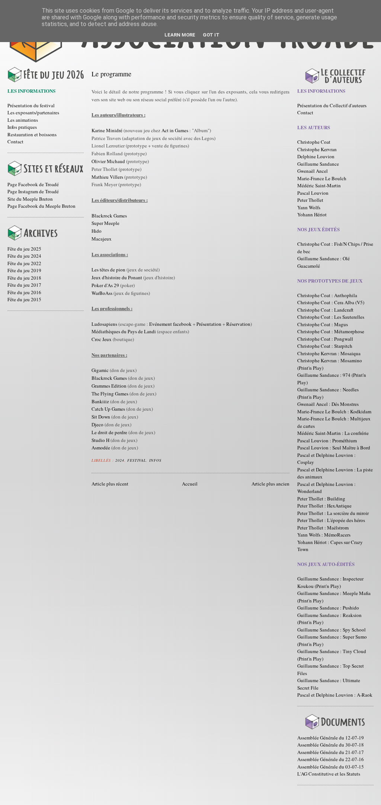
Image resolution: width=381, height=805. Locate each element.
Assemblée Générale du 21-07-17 (330, 752)
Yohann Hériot (312, 214)
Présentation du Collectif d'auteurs (331, 105)
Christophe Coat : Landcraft (325, 309)
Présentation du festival (31, 105)
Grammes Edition (109, 385)
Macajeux (102, 238)
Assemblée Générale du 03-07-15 (330, 766)
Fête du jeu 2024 (24, 255)
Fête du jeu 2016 (24, 292)
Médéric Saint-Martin (319, 185)
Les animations (22, 120)
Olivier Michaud (108, 161)
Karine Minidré (107, 130)
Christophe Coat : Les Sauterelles (330, 317)
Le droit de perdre (109, 432)
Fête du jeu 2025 (24, 248)
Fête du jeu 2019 (24, 270)
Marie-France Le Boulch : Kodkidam (334, 411)
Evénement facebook (170, 324)
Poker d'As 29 (105, 285)
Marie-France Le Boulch (321, 178)
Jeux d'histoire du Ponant (117, 277)
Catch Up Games (108, 408)
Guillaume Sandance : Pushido (328, 607)
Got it (211, 35)
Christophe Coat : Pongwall (325, 338)
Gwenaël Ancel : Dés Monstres (328, 404)
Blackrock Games (109, 215)
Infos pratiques (22, 127)
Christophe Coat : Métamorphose (330, 331)
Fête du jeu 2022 (24, 263)
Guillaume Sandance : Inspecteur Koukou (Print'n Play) (330, 582)
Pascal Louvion (313, 193)
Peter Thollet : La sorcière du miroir (333, 513)
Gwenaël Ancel (312, 171)
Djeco (97, 424)
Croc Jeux (102, 339)
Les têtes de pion (108, 269)
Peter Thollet (310, 200)
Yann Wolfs (308, 207)
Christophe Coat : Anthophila (327, 295)
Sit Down (101, 416)
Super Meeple (105, 223)
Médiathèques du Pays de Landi (124, 331)
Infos (155, 460)
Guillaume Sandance (318, 163)
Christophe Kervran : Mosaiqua (329, 353)
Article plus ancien (270, 483)
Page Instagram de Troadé (33, 191)
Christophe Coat (313, 142)
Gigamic (100, 370)
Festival (136, 460)
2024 (119, 460)
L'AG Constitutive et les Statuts (328, 773)
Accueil (190, 483)
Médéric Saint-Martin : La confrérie (333, 433)
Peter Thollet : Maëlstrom (323, 527)
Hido (97, 231)
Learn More (179, 35)
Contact (15, 141)
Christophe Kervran (317, 149)
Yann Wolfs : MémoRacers (323, 534)
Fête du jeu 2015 (24, 299)
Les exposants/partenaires (33, 112)
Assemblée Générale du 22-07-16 (330, 759)
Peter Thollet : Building (321, 498)
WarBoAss (102, 293)
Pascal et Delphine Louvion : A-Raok (334, 694)
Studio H (100, 440)
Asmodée (101, 447)
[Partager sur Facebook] (180, 459)
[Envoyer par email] (166, 459)
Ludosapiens (104, 324)
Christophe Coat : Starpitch (324, 346)
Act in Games (174, 130)
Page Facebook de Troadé (33, 184)
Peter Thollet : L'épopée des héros (331, 520)
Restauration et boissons (32, 134)
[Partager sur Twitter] (173, 459)
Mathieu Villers (107, 177)
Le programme (111, 73)
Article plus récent (110, 483)
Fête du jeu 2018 (24, 277)
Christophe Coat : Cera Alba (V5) (330, 302)
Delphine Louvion (315, 156)
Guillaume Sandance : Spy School (331, 629)
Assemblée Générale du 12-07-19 (330, 737)
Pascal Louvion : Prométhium (327, 440)
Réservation (238, 324)
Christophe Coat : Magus (322, 324)
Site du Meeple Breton (30, 198)
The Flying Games (110, 393)
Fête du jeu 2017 (24, 284)
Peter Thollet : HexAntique (324, 505)
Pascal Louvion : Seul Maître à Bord (333, 447)
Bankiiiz (100, 401)
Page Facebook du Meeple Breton (41, 206)
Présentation (208, 324)
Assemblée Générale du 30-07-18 (330, 744)
